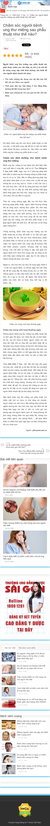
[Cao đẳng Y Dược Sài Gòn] (25, 606)
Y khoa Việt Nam (34, 822)
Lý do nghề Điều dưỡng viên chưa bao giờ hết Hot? (18, 445)
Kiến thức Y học (19, 15)
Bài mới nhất (10, 648)
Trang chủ (4, 15)
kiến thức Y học (15, 364)
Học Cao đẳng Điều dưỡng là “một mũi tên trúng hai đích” (31, 451)
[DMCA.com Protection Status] (24, 810)
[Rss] (25, 819)
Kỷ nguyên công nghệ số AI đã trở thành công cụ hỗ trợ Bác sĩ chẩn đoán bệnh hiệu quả (31, 656)
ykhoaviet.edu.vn (39, 430)
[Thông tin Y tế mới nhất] (25, 3)
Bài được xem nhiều (27, 648)
